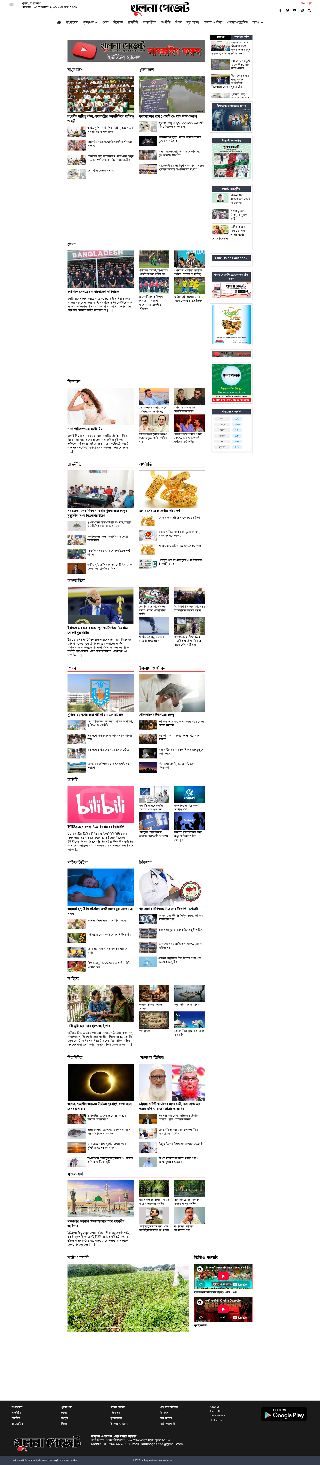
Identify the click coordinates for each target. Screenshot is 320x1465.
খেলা (105, 22)
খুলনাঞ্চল (88, 22)
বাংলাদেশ (72, 22)
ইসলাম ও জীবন (213, 22)
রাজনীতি (133, 22)
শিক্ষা (178, 22)
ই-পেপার (307, 3)
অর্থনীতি (165, 22)
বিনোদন (118, 22)
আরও (255, 22)
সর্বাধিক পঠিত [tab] (241, 37)
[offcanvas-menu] (11, 5)
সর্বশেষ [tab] (220, 37)
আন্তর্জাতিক (149, 22)
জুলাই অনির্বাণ (200, 1325)
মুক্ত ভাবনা (192, 22)
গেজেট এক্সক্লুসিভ (237, 22)
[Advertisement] (136, 214)
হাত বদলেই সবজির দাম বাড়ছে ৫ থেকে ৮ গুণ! (215, 1292)
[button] (77, 1298)
